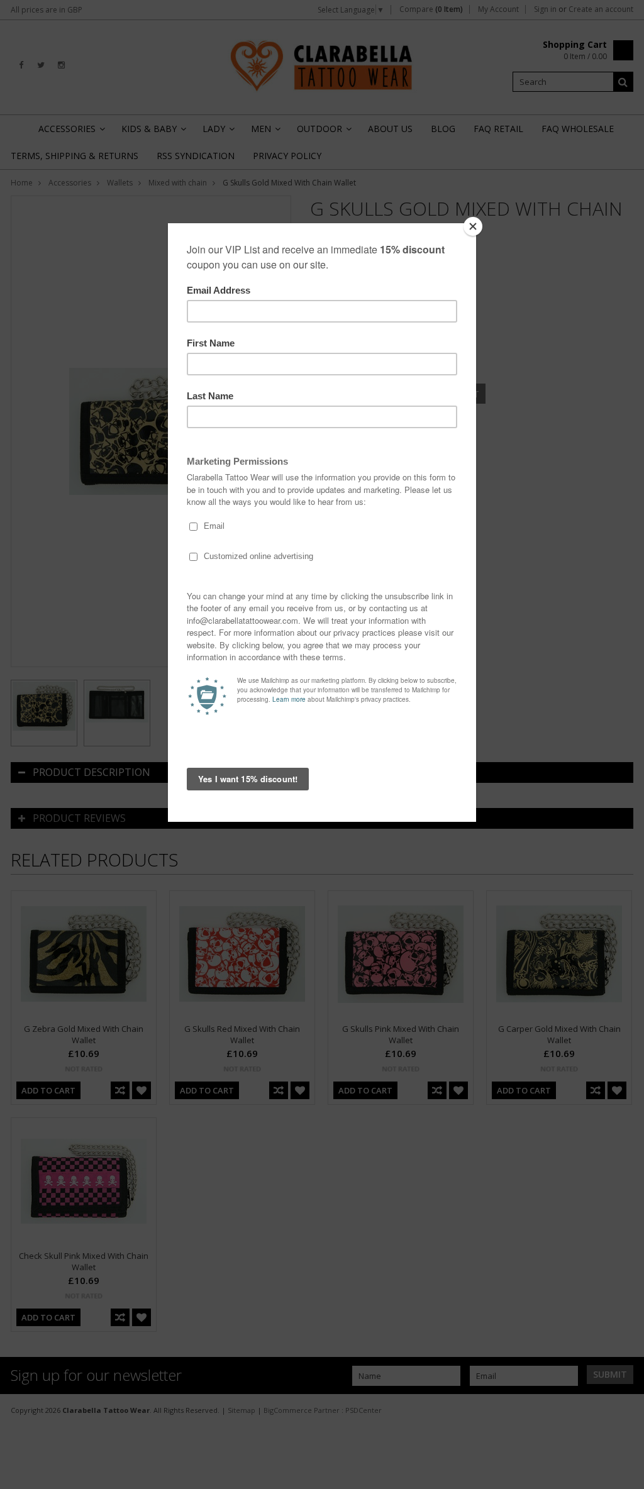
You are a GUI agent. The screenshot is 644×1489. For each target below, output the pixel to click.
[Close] (473, 226)
